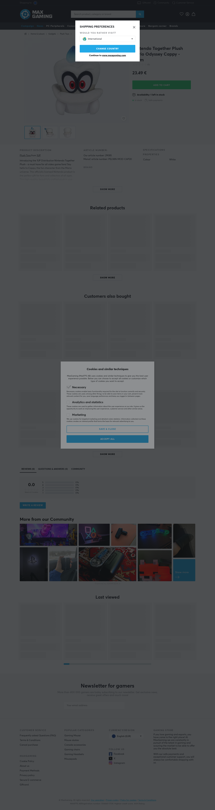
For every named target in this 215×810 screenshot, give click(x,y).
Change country (107, 49)
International (95, 39)
